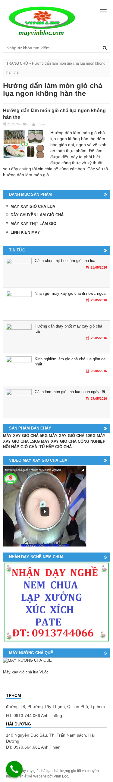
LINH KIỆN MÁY (25, 232)
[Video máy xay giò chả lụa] (45, 505)
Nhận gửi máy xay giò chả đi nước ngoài (70, 293)
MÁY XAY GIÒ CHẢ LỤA (33, 206)
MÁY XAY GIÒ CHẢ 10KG (72, 435)
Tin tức (17, 250)
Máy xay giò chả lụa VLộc (26, 672)
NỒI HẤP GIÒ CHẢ (20, 447)
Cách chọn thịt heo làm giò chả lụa (65, 260)
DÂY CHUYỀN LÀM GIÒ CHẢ (37, 215)
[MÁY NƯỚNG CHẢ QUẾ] (27, 660)
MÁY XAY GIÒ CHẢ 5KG (25, 435)
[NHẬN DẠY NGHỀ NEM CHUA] (56, 601)
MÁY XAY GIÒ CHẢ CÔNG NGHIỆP (73, 441)
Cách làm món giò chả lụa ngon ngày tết (70, 391)
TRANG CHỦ (17, 63)
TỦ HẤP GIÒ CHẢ (56, 447)
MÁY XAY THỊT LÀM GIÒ (33, 223)
